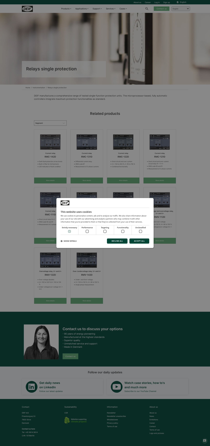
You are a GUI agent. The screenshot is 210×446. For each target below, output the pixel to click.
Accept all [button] (139, 241)
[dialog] (105, 223)
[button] (69, 241)
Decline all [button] (117, 241)
